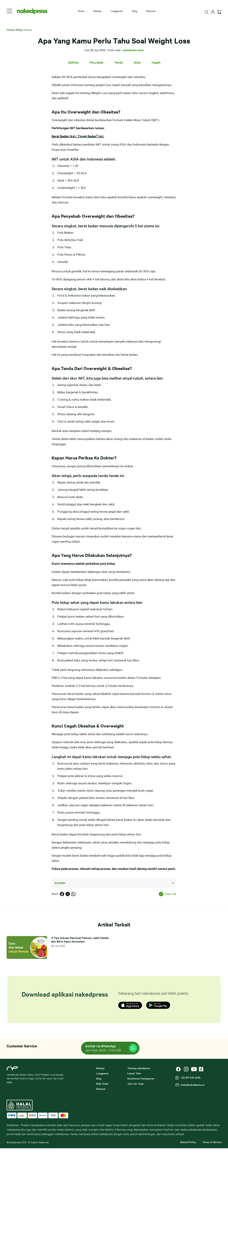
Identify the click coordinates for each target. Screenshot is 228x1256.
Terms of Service (212, 1142)
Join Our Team (135, 1083)
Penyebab (96, 62)
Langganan (117, 11)
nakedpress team (133, 50)
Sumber (60, 883)
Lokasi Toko (134, 1073)
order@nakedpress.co (191, 1084)
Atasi (137, 62)
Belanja (97, 11)
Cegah (156, 62)
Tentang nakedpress (138, 1068)
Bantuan (151, 11)
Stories (28, 30)
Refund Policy (188, 1142)
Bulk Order (102, 1083)
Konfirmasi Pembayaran (140, 1078)
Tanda (118, 62)
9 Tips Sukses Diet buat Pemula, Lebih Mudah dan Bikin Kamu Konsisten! (80, 939)
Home (81, 11)
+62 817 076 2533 (189, 1077)
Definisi (73, 62)
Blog (134, 11)
